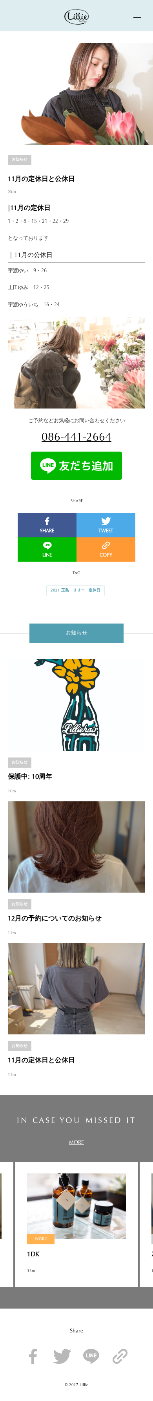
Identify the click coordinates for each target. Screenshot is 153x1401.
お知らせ (19, 160)
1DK (33, 1254)
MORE (76, 1142)
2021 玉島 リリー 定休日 (75, 591)
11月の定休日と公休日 (41, 1060)
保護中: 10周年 (30, 777)
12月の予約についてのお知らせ (55, 918)
